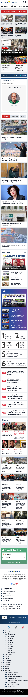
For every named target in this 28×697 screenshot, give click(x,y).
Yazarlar (7, 658)
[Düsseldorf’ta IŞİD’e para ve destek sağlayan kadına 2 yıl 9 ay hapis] (14, 170)
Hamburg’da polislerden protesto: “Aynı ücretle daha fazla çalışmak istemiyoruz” (15, 396)
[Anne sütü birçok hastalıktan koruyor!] (5, 283)
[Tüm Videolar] (25, 291)
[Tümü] (25, 420)
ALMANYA (22, 6)
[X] (14, 583)
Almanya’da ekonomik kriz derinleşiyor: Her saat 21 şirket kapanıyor (7, 523)
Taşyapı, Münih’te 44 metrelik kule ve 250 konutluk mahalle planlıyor (15, 372)
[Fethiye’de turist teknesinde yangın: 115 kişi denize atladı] (14, 235)
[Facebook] (11, 583)
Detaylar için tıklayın (14, 562)
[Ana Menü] (25, 2)
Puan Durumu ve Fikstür (9, 595)
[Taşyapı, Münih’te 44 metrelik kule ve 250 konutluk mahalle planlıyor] (7, 460)
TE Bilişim (17, 622)
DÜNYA (8, 351)
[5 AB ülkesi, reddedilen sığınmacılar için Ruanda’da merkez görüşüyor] (7, 477)
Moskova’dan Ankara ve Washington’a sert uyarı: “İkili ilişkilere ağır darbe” (14, 354)
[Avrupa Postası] (9, 2)
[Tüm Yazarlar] (25, 80)
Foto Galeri (8, 654)
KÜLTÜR (10, 646)
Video (7, 656)
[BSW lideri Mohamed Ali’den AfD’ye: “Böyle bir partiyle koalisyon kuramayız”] (14, 192)
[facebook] (8, 627)
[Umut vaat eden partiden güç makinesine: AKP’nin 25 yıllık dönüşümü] (14, 149)
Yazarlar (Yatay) (8, 80)
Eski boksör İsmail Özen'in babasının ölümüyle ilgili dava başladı (23, 336)
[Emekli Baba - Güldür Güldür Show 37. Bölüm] (5, 321)
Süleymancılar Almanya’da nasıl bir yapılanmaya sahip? (11, 224)
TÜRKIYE (11, 606)
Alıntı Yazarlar (7, 83)
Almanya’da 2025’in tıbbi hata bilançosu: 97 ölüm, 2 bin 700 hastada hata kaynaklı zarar (16, 412)
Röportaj (8, 660)
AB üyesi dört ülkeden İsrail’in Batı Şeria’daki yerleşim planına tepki (20, 541)
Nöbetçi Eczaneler (7, 588)
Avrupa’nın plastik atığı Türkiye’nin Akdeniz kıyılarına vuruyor (20, 523)
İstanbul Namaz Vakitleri (9, 591)
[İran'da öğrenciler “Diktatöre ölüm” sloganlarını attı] (5, 310)
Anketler (7, 664)
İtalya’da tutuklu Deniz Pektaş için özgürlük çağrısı (22, 345)
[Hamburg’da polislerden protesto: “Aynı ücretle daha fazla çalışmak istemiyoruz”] (20, 477)
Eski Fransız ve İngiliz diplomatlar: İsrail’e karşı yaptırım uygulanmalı (14, 380)
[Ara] (23, 2)
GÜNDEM (14, 6)
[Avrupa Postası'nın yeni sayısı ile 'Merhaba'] (5, 273)
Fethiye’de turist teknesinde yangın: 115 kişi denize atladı (14, 245)
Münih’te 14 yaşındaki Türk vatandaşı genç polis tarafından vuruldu (10, 345)
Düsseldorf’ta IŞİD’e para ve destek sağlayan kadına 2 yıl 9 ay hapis (11, 181)
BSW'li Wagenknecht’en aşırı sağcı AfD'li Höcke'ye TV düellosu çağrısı (16, 364)
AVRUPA (22, 342)
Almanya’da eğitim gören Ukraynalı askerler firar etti (6, 540)
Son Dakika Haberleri (8, 598)
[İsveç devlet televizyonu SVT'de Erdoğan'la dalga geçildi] (5, 316)
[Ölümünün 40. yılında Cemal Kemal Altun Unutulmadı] (5, 278)
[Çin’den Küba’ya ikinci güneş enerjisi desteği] (14, 127)
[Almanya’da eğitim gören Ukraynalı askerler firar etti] (7, 532)
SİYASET (6, 116)
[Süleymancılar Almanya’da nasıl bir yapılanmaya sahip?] (14, 214)
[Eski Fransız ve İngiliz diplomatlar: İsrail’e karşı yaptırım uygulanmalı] (20, 460)
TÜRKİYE (10, 643)
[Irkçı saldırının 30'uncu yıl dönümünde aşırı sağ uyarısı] (5, 326)
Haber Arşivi (6, 600)
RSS (5, 617)
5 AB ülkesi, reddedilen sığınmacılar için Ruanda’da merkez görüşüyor (14, 388)
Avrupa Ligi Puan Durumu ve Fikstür (18, 680)
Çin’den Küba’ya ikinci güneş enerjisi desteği (12, 138)
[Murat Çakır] (14, 98)
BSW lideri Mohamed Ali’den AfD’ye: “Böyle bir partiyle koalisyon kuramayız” (13, 202)
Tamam (3, 694)
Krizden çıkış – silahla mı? (14, 87)
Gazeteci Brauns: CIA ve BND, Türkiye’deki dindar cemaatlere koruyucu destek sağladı (9, 336)
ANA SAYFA (6, 6)
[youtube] (22, 627)
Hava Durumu (6, 590)
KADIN (10, 650)
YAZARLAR (11, 652)
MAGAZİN (5, 610)
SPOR (22, 116)
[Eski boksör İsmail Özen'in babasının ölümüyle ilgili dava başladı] (7, 496)
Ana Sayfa (8, 631)
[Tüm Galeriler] (25, 252)
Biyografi (8, 662)
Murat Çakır (14, 106)
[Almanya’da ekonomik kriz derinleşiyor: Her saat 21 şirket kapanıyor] (7, 515)
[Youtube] (17, 583)
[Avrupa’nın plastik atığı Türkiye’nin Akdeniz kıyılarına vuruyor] (20, 515)
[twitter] (15, 627)
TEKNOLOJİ (14, 116)
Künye (7, 666)
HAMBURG (12, 604)
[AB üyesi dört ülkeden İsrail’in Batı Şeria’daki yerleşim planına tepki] (20, 532)
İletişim (7, 668)
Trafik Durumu (6, 593)
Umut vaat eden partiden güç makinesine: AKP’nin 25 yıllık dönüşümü (13, 159)
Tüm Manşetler (6, 597)
